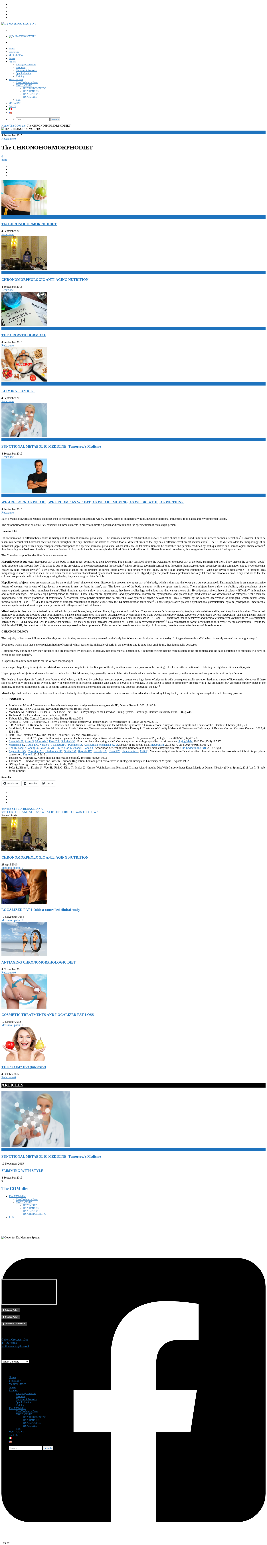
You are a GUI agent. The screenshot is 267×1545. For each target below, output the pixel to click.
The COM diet (16, 79)
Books (12, 58)
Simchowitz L (130, 751)
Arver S (29, 741)
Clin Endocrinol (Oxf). (193, 747)
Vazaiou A (46, 744)
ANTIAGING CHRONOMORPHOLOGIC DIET (38, 962)
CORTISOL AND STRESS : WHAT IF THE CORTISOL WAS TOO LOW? (49, 812)
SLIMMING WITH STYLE (22, 1171)
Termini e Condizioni (15, 1323)
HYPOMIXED (30, 97)
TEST (19, 99)
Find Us (12, 106)
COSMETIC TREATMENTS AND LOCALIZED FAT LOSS (47, 1015)
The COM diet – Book (27, 82)
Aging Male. (185, 741)
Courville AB (36, 751)
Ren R (12, 747)
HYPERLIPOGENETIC (34, 88)
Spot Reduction (23, 73)
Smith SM (70, 751)
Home (12, 48)
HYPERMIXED (31, 91)
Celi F (143, 751)
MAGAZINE (15, 103)
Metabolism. (157, 744)
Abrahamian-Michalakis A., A (101, 744)
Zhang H (78, 747)
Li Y (60, 747)
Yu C (53, 747)
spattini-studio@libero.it (15, 1346)
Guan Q (44, 747)
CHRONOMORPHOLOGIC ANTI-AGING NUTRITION (44, 279)
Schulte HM (68, 741)
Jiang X (22, 747)
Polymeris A (75, 744)
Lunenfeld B (16, 741)
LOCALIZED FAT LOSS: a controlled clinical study (40, 910)
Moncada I (41, 741)
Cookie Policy (11, 1317)
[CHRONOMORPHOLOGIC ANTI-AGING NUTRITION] (24, 850)
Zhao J (89, 747)
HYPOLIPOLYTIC (32, 94)
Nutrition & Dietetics (26, 70)
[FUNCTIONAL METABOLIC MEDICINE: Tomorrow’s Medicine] (35, 1146)
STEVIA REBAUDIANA (22, 808)
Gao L (68, 747)
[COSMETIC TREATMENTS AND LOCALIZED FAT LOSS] (24, 1007)
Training (20, 76)
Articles (12, 61)
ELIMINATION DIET (18, 391)
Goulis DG (32, 744)
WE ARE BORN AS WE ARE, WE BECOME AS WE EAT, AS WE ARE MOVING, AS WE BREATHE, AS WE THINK (92, 502)
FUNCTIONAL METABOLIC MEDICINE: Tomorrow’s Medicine (51, 446)
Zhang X (33, 747)
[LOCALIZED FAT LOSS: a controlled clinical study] (24, 902)
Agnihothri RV (17, 751)
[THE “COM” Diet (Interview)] (24, 1060)
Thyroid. (28, 754)
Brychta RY (85, 751)
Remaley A (100, 751)
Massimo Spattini (11, 867)
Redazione (7, 138)
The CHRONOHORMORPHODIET (29, 224)
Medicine (20, 67)
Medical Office (16, 55)
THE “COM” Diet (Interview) (23, 1067)
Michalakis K (16, 744)
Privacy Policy (12, 1310)
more (4, 159)
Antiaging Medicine (26, 64)
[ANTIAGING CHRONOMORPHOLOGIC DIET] (24, 955)
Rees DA (54, 741)
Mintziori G (60, 744)
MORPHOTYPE (24, 85)
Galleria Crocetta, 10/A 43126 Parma (14, 1341)
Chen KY (114, 751)
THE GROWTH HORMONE (23, 335)
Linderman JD (53, 751)
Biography (14, 51)
